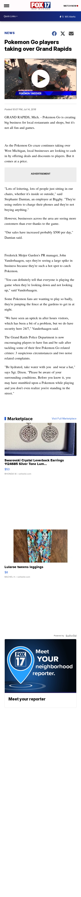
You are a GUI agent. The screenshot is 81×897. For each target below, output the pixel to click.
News (10, 33)
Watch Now (70, 6)
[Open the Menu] (6, 5)
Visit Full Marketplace (64, 418)
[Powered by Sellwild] (71, 635)
